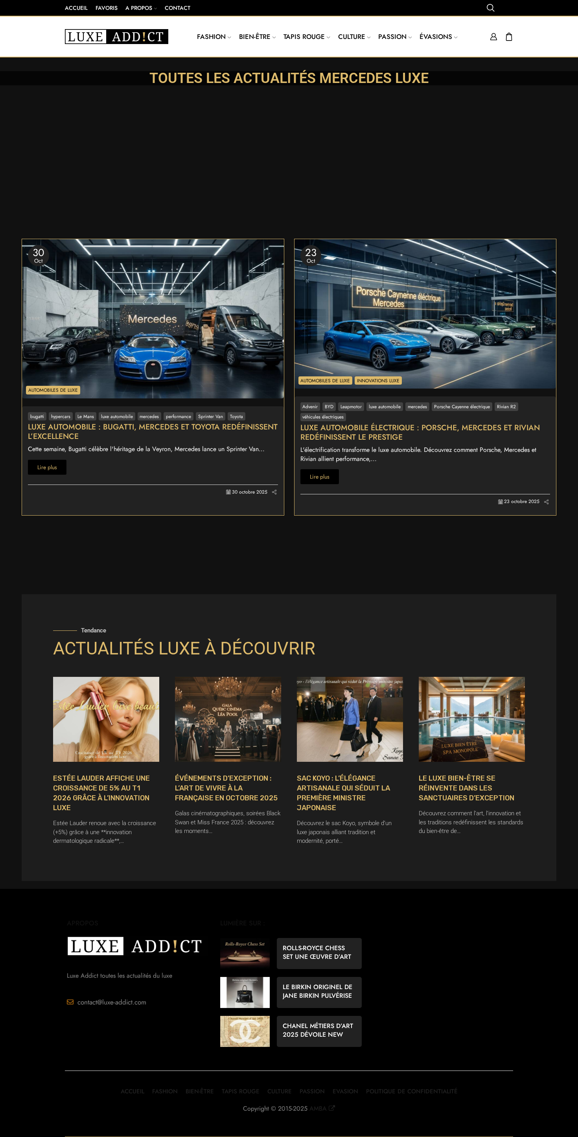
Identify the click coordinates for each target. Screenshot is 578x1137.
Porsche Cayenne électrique (462, 406)
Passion (392, 36)
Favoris (107, 8)
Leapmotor (351, 406)
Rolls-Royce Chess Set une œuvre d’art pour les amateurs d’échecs (317, 952)
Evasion (345, 1091)
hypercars (60, 416)
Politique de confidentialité (412, 1091)
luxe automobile (117, 416)
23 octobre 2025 (521, 501)
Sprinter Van (210, 416)
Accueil (76, 8)
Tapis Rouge (304, 36)
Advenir (310, 406)
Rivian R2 (506, 406)
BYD (329, 406)
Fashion (211, 36)
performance (178, 416)
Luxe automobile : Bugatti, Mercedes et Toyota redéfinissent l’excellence (153, 431)
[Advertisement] (289, 180)
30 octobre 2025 (249, 492)
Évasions (436, 36)
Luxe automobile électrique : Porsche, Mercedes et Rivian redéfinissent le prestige (420, 432)
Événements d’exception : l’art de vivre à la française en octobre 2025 (226, 788)
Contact (177, 8)
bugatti (37, 416)
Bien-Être (200, 1091)
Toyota (236, 416)
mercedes (149, 416)
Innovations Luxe (378, 380)
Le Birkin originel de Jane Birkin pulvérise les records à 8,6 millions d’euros (317, 991)
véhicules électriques (323, 416)
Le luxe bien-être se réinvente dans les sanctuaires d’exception (466, 788)
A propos (138, 8)
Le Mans (85, 416)
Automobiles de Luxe (53, 390)
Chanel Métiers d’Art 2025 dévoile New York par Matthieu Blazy (318, 1030)
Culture (351, 36)
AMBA (318, 1108)
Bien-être (255, 36)
